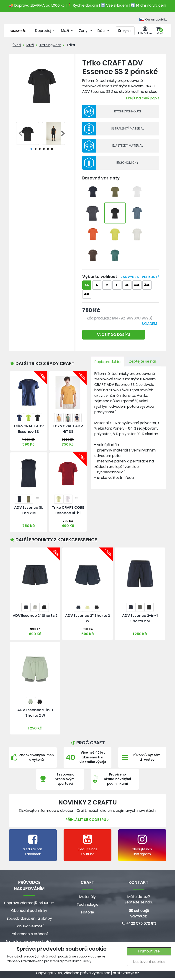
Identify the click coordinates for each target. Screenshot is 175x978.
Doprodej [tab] (43, 30)
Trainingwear (50, 45)
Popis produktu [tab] (108, 361)
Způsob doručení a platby (29, 918)
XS (87, 285)
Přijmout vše (149, 951)
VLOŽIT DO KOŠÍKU (113, 334)
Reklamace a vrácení (29, 933)
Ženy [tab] (83, 30)
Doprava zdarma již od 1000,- (29, 902)
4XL (87, 294)
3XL (147, 285)
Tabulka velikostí (29, 926)
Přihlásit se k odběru (85, 819)
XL (127, 285)
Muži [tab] (65, 30)
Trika (71, 45)
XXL (137, 285)
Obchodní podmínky (29, 910)
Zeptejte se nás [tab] (143, 361)
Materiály (87, 896)
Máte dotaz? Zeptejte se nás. (138, 899)
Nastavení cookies (149, 961)
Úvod (17, 45)
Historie (87, 912)
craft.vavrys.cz (126, 972)
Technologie (87, 904)
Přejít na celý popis (142, 98)
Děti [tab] (102, 30)
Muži (30, 45)
